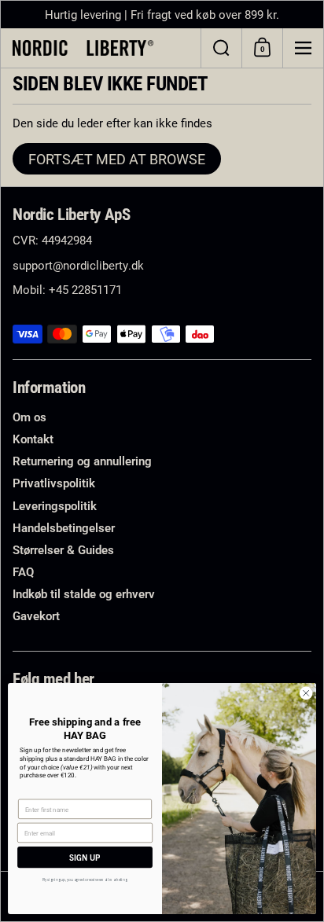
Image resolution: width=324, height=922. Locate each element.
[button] (221, 48)
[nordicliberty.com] (101, 48)
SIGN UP (84, 857)
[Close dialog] (306, 693)
